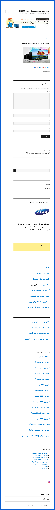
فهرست (8, 11)
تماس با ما (43, 246)
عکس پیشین (47, 38)
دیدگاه (48, 91)
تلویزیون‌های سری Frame (41, 455)
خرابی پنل (46, 285)
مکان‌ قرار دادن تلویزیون (41, 466)
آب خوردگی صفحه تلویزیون (40, 290)
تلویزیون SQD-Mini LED (41, 459)
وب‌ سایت (48, 128)
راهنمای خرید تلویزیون (42, 373)
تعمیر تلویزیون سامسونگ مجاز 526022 (34, 11)
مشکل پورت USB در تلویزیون (39, 302)
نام (49, 112)
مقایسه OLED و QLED (41, 468)
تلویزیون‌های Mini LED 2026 (40, 453)
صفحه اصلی (45, 494)
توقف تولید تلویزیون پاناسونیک (40, 462)
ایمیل (48, 120)
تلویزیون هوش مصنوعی (41, 464)
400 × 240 (42, 71)
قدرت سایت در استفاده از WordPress (27, 505)
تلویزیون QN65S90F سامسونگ (39, 457)
